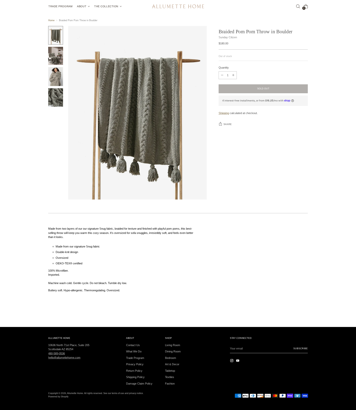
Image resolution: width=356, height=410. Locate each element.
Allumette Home (75, 393)
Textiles (169, 377)
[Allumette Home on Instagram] (232, 361)
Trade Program (135, 357)
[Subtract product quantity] (222, 75)
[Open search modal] (298, 6)
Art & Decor (172, 364)
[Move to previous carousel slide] (296, 314)
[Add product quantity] (233, 75)
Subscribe (300, 348)
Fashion (170, 383)
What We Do (133, 351)
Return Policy (134, 370)
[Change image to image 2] (55, 56)
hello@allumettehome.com (64, 357)
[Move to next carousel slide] (304, 314)
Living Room (172, 345)
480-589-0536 (56, 353)
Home (51, 20)
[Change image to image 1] (55, 35)
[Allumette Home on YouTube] (238, 361)
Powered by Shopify (58, 396)
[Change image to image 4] (55, 97)
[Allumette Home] (178, 6)
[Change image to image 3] (55, 76)
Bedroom (170, 357)
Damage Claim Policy (139, 383)
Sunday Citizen (228, 37)
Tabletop (170, 370)
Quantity (224, 67)
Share (227, 124)
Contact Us (133, 345)
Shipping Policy (135, 377)
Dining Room (173, 351)
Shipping (224, 113)
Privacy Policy (135, 364)
